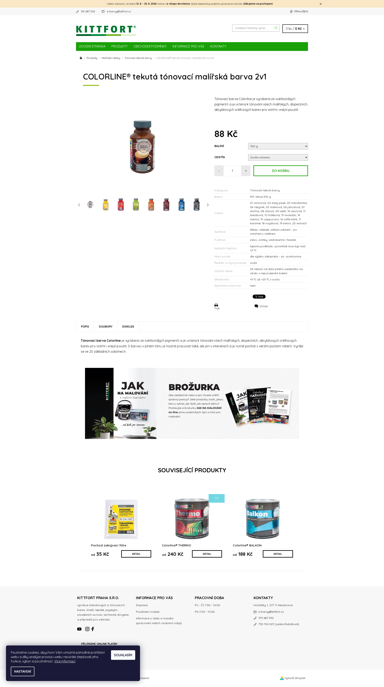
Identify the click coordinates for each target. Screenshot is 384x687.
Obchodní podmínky (150, 46)
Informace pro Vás (188, 46)
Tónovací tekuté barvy (265, 190)
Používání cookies (148, 612)
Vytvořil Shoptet (294, 678)
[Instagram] (87, 627)
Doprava (142, 605)
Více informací (64, 661)
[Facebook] (93, 627)
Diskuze (128, 326)
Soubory (105, 326)
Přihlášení (301, 11)
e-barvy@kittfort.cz (119, 11)
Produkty (119, 46)
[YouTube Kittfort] (79, 627)
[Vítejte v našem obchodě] (81, 58)
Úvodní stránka (92, 46)
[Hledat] (276, 28)
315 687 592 (88, 11)
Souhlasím (123, 655)
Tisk (217, 308)
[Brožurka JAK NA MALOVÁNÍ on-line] (192, 403)
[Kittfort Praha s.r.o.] (106, 28)
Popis (85, 326)
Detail (136, 553)
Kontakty (218, 46)
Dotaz (264, 306)
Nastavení (22, 671)
